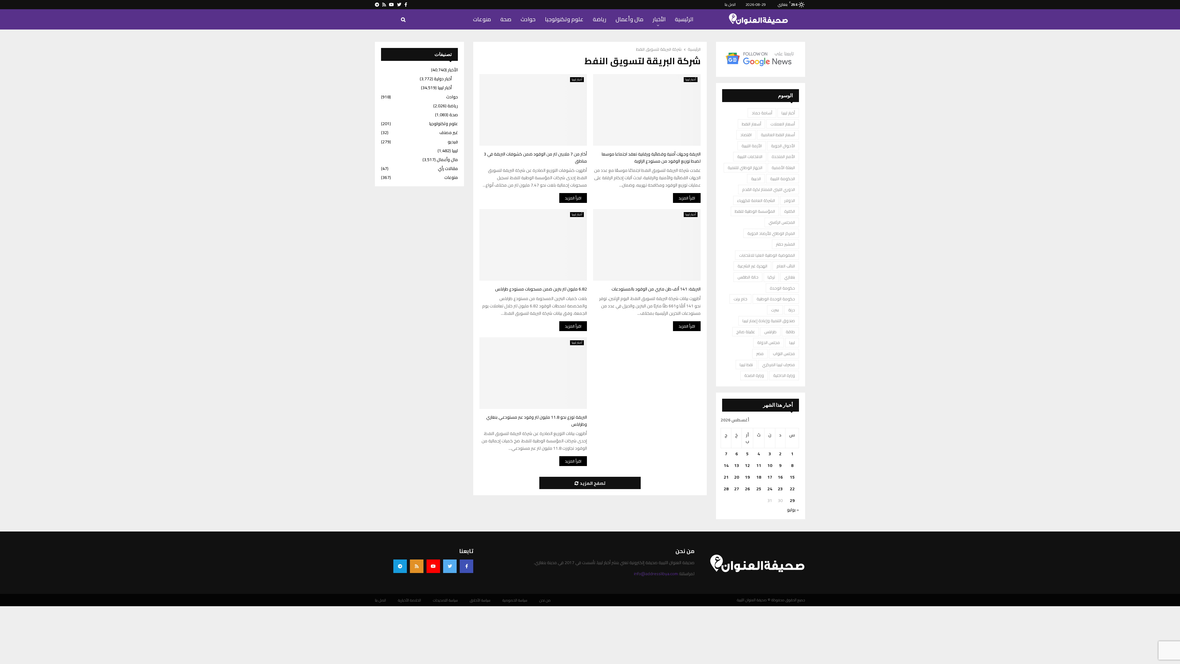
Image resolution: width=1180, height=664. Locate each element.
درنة (791, 310)
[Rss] (416, 566)
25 (758, 489)
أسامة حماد (762, 113)
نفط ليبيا (746, 364)
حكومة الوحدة (782, 288)
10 (769, 465)
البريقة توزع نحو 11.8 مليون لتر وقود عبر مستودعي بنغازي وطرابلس (536, 420)
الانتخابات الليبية (749, 156)
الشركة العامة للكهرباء (756, 200)
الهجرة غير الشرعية (752, 266)
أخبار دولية (443, 79)
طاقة (790, 331)
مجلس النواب (784, 353)
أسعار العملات (782, 124)
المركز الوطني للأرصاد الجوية (771, 233)
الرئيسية (684, 19)
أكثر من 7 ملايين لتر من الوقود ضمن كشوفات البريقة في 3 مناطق (535, 157)
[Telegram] (400, 566)
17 (769, 477)
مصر (760, 353)
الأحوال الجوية (783, 145)
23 (780, 489)
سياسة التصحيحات (445, 600)
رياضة (599, 19)
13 (736, 465)
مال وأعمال (629, 19)
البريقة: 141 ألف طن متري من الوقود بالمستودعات (656, 289)
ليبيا (792, 342)
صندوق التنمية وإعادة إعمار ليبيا (768, 320)
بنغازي (789, 277)
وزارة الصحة (754, 375)
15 (792, 477)
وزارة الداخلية (784, 375)
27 (736, 489)
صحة (505, 19)
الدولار (789, 200)
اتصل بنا (730, 4)
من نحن (545, 600)
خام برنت (740, 298)
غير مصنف (448, 132)
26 (747, 489)
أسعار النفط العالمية (778, 134)
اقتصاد (746, 134)
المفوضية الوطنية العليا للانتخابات (767, 255)
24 (769, 489)
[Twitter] (450, 566)
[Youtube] (433, 566)
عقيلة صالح (745, 331)
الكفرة (789, 211)
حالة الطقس (748, 277)
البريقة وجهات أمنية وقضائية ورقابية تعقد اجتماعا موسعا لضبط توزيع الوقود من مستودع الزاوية (651, 157)
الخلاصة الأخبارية (409, 600)
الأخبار (659, 19)
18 (758, 477)
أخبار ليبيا (577, 79)
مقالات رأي (448, 168)
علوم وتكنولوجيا (564, 19)
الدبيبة (756, 178)
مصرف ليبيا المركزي (778, 364)
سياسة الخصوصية (514, 600)
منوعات (482, 19)
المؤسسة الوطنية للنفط (755, 211)
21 (726, 477)
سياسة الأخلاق (480, 600)
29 (792, 500)
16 (780, 477)
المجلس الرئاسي (782, 222)
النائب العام (786, 266)
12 (747, 465)
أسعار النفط (751, 124)
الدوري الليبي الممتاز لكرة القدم (768, 189)
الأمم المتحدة (783, 156)
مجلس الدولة (768, 342)
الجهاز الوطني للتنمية (745, 167)
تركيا (771, 277)
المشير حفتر (785, 244)
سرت (775, 310)
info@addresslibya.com (656, 574)
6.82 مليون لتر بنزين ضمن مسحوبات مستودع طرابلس (541, 289)
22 (792, 489)
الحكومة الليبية (782, 178)
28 (726, 489)
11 (758, 465)
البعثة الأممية (783, 167)
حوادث (528, 19)
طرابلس (770, 331)
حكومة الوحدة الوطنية (776, 298)
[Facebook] (466, 566)
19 (747, 477)
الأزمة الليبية (751, 145)
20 (736, 477)
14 (726, 465)
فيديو (453, 142)
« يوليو (793, 510)
